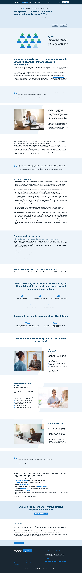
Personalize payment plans (21, 480)
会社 (49, 2)
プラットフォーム (32, 2)
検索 (26, 560)
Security (27, 558)
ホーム (15, 8)
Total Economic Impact (58, 76)
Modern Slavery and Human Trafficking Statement (55, 561)
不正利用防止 (16, 564)
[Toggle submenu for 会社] (50, 2)
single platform (23, 488)
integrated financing (42, 486)
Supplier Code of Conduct (50, 563)
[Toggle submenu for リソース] (46, 2)
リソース (44, 2)
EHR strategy (27, 490)
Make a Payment (27, 551)
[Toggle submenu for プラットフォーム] (36, 2)
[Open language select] (60, 2)
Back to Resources (19, 543)
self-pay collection (24, 484)
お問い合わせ (28, 562)
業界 (39, 2)
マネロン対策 (59, 563)
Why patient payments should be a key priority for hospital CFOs (37, 8)
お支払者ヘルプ (17, 562)
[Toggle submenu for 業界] (40, 2)
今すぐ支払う (25, 2)
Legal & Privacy (48, 558)
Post (56, 25)
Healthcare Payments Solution (41, 513)
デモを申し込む (65, 2)
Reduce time (18, 482)
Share (64, 25)
